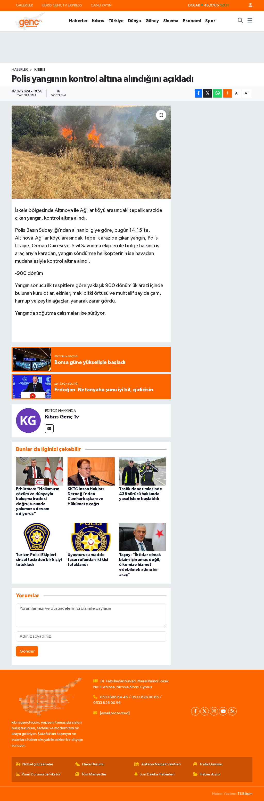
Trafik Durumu (210, 764)
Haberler (78, 21)
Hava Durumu (93, 764)
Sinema (170, 21)
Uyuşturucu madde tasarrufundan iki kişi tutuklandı (88, 560)
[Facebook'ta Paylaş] (198, 93)
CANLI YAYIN (101, 5)
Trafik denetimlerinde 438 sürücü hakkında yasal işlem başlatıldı (140, 494)
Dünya (134, 21)
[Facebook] (195, 711)
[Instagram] (214, 711)
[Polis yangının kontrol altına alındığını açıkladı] (91, 152)
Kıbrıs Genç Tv (62, 416)
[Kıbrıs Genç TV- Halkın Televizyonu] (30, 21)
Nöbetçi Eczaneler (37, 764)
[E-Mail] (49, 428)
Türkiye (116, 21)
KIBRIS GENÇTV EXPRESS (62, 5)
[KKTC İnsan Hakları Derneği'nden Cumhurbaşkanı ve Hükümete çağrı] (91, 471)
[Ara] (240, 21)
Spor (210, 21)
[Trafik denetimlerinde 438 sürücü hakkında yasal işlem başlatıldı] (142, 471)
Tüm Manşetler (93, 774)
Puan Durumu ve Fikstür (41, 774)
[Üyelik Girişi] (248, 5)
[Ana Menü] (250, 21)
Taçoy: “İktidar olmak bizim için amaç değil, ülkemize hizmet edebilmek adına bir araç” (140, 565)
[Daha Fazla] (227, 93)
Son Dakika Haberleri (157, 774)
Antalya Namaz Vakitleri (161, 764)
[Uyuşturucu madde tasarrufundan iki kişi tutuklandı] (91, 537)
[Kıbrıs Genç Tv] (28, 420)
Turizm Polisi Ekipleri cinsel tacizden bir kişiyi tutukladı (39, 560)
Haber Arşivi (210, 774)
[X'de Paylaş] (207, 93)
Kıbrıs (98, 21)
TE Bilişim (244, 794)
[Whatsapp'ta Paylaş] (217, 93)
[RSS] (232, 711)
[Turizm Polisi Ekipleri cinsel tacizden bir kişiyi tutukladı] (39, 537)
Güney (152, 21)
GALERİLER (24, 5)
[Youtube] (223, 711)
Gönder (27, 651)
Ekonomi (192, 21)
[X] (204, 711)
